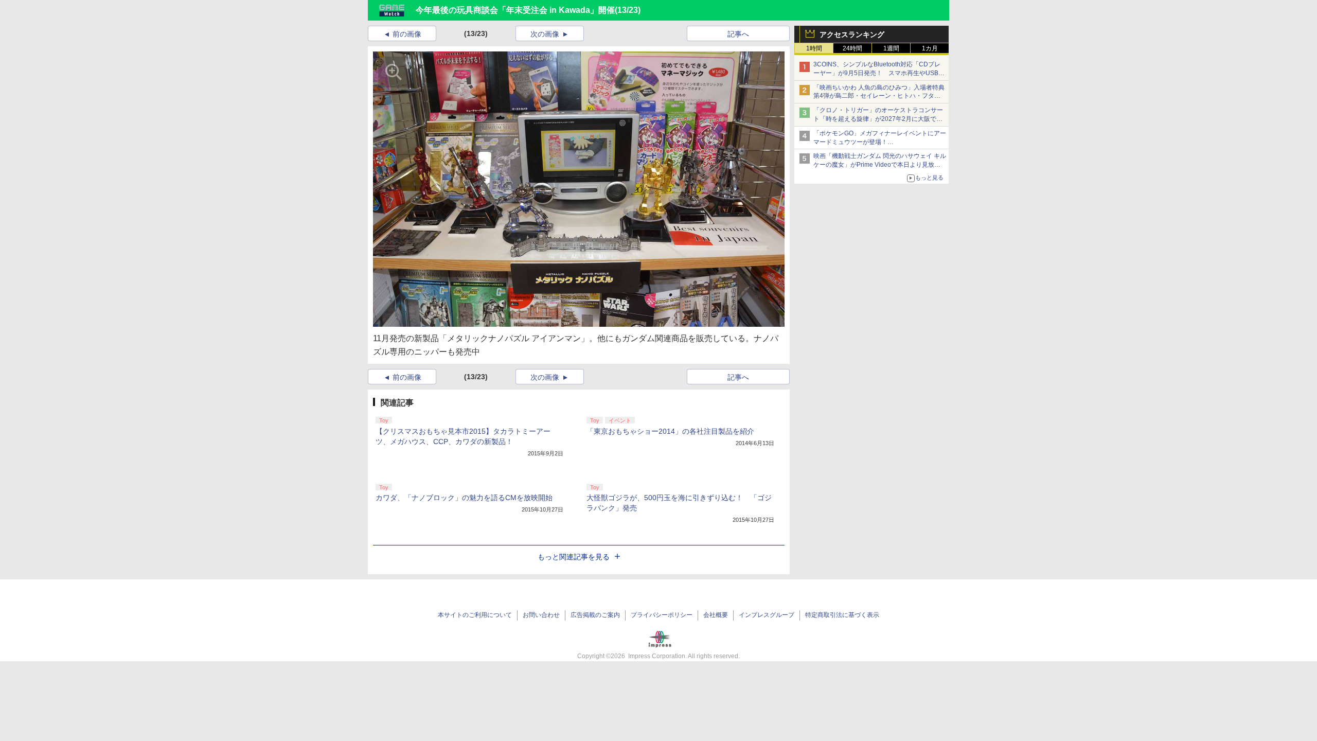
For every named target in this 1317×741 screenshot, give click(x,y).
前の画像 (407, 34)
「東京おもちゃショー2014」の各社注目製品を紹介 (670, 431)
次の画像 (544, 34)
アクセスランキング (852, 34)
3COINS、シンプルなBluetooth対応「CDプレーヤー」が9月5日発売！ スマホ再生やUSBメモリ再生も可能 (879, 73)
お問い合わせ (541, 615)
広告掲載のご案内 (595, 615)
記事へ (738, 34)
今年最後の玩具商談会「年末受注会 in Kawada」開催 (515, 10)
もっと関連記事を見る (574, 557)
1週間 (891, 48)
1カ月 (930, 48)
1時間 (814, 48)
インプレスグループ (766, 615)
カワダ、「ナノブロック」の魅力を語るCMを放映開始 (464, 497)
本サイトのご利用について (475, 615)
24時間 (852, 48)
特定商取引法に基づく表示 (842, 615)
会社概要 (715, 615)
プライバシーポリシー (661, 615)
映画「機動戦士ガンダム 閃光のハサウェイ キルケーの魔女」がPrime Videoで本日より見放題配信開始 (879, 164)
